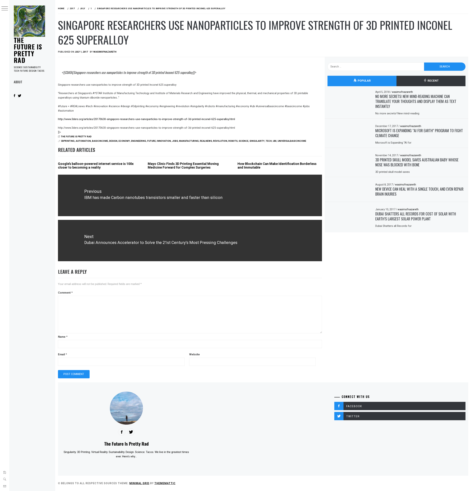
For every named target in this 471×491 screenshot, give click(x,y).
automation (83, 141)
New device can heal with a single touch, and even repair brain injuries (419, 191)
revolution (220, 141)
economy (124, 141)
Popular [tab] (364, 81)
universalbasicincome (292, 141)
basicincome (100, 141)
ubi (275, 141)
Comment (65, 292)
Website (194, 354)
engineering (138, 141)
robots (233, 141)
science (243, 141)
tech (269, 141)
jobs (175, 141)
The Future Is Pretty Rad (28, 50)
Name (63, 336)
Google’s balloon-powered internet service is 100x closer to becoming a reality (96, 165)
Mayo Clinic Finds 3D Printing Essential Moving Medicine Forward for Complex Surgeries (183, 165)
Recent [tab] (433, 81)
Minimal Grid (139, 483)
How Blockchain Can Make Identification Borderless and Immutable (277, 165)
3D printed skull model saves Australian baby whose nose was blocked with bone (416, 162)
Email (62, 354)
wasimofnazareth (104, 52)
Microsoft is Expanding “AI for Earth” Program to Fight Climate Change (419, 133)
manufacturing (189, 141)
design (113, 141)
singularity (257, 141)
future (151, 141)
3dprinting (68, 141)
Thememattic (165, 483)
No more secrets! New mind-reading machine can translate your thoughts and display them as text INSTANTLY (415, 101)
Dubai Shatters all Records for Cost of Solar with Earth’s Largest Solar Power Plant (415, 216)
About (18, 82)
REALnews (206, 141)
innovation (164, 141)
